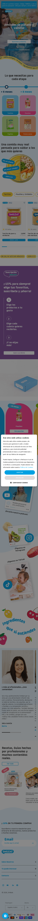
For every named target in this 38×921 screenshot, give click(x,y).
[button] (19, 482)
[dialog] (19, 460)
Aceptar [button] (20, 472)
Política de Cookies (26, 467)
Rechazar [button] (19, 478)
